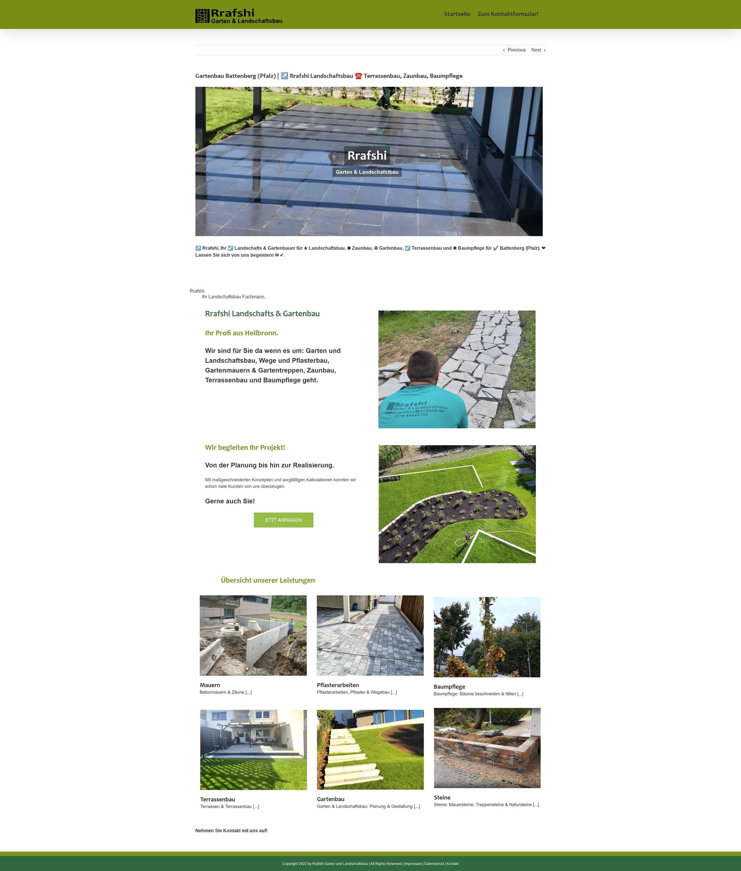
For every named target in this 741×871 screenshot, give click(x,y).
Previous (517, 49)
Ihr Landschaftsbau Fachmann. (235, 296)
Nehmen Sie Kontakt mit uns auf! (231, 830)
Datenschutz (434, 864)
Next (536, 49)
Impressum (413, 864)
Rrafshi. (199, 291)
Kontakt (452, 864)
